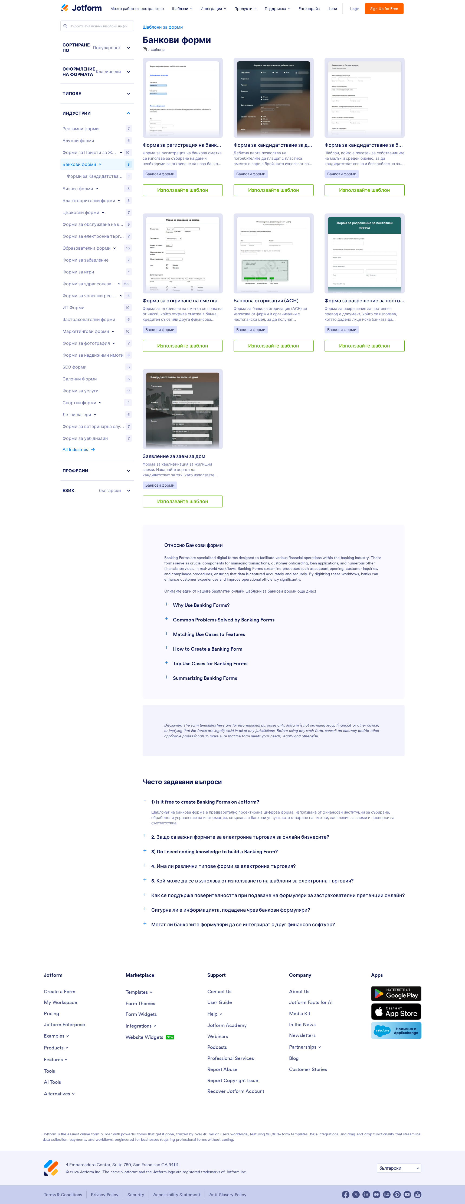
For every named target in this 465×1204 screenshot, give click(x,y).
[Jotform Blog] (387, 1194)
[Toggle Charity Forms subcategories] (119, 200)
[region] (97, 268)
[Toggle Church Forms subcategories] (103, 212)
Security (135, 1194)
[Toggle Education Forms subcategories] (114, 248)
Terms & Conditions (63, 1194)
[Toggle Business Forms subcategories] (97, 188)
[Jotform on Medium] (376, 1194)
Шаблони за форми (163, 27)
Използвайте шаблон (182, 190)
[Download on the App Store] (396, 1011)
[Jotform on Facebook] (345, 1194)
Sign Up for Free (384, 8)
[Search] (65, 26)
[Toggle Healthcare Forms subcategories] (119, 283)
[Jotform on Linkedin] (366, 1194)
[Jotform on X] (356, 1194)
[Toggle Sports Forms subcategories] (100, 402)
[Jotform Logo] (81, 8)
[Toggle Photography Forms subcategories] (113, 343)
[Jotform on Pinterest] (397, 1194)
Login (355, 8)
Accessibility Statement (176, 1194)
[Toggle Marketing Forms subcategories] (113, 331)
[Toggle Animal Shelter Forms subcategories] (121, 152)
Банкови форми (177, 40)
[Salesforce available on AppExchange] (396, 1030)
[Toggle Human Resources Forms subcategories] (121, 295)
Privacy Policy (105, 1194)
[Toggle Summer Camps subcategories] (95, 414)
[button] (97, 48)
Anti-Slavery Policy (228, 1194)
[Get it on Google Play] (396, 993)
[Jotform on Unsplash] (417, 1194)
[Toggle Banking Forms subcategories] (100, 164)
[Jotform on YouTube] (407, 1194)
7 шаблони (156, 50)
